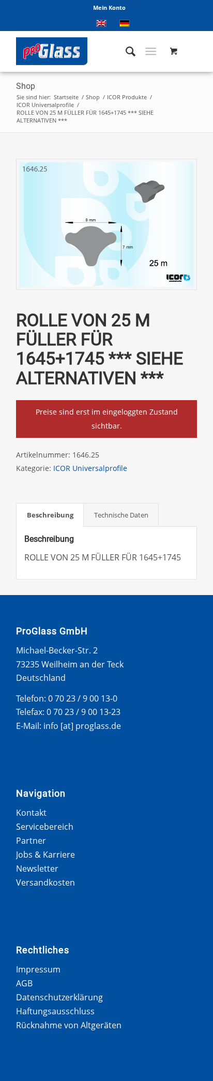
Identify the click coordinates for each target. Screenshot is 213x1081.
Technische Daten (121, 515)
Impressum (38, 969)
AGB (24, 983)
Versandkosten (45, 882)
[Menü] (150, 51)
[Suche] (125, 51)
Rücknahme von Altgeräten (68, 1025)
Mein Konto (109, 7)
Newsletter (37, 868)
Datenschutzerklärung (59, 997)
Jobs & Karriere (45, 854)
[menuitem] (109, 7)
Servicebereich (44, 826)
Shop (25, 86)
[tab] (50, 515)
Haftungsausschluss (55, 1011)
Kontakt (31, 812)
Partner (31, 840)
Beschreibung (50, 515)
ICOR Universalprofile (90, 468)
